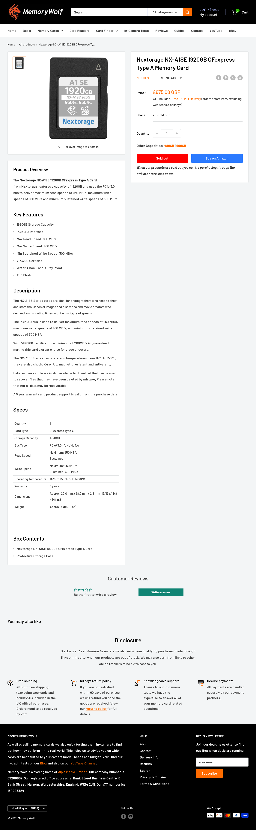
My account (208, 14)
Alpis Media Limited (72, 772)
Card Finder (105, 30)
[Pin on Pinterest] (225, 77)
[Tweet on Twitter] (233, 77)
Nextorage (145, 77)
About (144, 744)
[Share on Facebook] (218, 77)
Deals (27, 30)
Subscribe (209, 773)
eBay (232, 30)
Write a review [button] (161, 592)
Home (11, 30)
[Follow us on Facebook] (123, 816)
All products (27, 44)
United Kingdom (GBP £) (24, 808)
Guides (179, 30)
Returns (146, 764)
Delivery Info (149, 757)
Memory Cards (48, 30)
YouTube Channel (83, 763)
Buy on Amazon (217, 158)
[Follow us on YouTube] (130, 816)
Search (145, 770)
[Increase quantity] (177, 133)
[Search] (187, 12)
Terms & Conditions (154, 784)
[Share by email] (240, 77)
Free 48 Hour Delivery (186, 99)
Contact (197, 30)
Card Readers (80, 30)
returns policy (96, 708)
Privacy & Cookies (153, 777)
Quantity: (143, 133)
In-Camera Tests (136, 30)
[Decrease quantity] (157, 133)
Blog (43, 763)
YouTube (216, 30)
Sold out (162, 158)
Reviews (161, 30)
